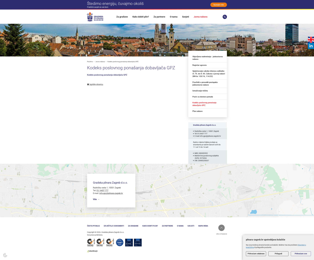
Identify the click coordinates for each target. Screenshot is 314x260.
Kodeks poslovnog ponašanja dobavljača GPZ (122, 61)
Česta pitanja (93, 226)
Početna (90, 61)
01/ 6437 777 (102, 190)
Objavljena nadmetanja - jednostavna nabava (207, 57)
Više (95, 199)
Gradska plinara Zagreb (95, 17)
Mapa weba (203, 226)
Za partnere (159, 16)
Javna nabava (200, 16)
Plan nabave (197, 111)
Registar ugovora (199, 65)
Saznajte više (218, 5)
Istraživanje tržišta (200, 91)
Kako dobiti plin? (140, 16)
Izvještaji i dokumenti (114, 226)
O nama (173, 16)
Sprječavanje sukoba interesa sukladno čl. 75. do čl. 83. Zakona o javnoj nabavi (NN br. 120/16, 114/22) (208, 73)
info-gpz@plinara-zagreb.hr (210, 136)
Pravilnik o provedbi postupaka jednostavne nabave (205, 83)
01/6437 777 (202, 134)
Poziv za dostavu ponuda (202, 97)
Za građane (122, 16)
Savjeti (185, 16)
